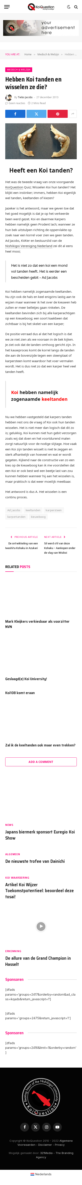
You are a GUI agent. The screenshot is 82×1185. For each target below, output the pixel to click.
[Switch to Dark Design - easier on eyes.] (68, 7)
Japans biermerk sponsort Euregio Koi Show (40, 834)
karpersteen (54, 510)
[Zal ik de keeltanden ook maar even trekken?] (41, 720)
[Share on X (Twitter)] (36, 114)
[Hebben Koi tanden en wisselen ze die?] (41, 141)
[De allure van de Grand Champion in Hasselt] (41, 926)
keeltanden (33, 510)
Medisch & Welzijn (18, 69)
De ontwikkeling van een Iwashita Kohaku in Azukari (21, 545)
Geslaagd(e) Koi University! (26, 679)
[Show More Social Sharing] (73, 114)
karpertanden (16, 517)
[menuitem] (41, 1174)
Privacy (60, 1144)
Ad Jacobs (13, 510)
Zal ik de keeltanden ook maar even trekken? (40, 745)
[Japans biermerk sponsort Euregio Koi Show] (41, 800)
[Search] (75, 7)
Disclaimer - (46, 1144)
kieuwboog (38, 517)
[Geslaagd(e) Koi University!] (41, 654)
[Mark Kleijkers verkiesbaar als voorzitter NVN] (41, 596)
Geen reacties (17, 103)
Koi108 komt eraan (20, 693)
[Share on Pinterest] (58, 114)
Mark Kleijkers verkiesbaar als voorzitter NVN (37, 623)
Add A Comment (41, 762)
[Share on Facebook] (15, 114)
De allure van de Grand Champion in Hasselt (38, 961)
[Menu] (7, 7)
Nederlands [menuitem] (43, 1174)
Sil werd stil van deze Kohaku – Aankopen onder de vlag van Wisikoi (59, 548)
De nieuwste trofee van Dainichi (35, 861)
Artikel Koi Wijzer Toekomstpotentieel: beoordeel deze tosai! (39, 890)
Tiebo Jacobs (25, 97)
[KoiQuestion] (41, 7)
